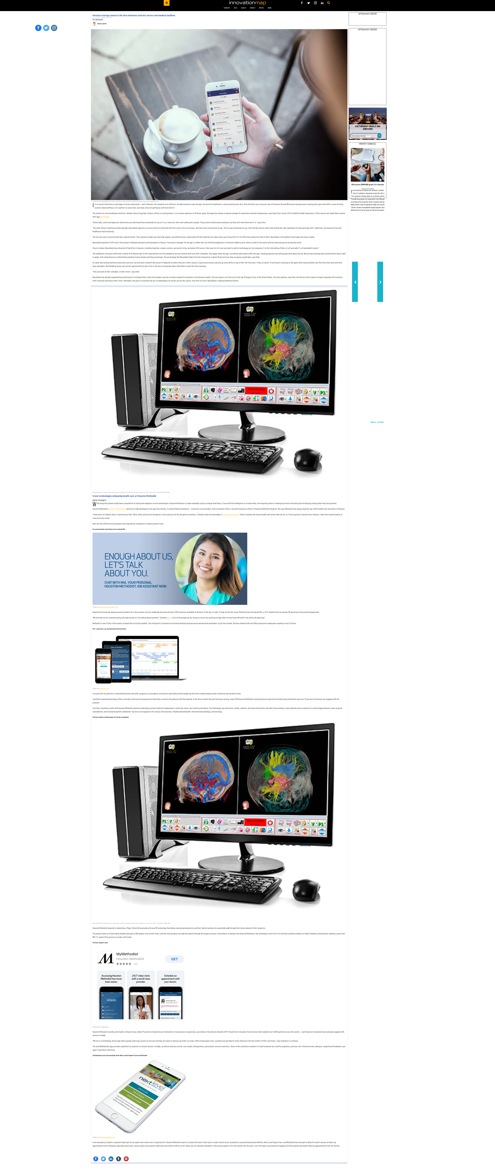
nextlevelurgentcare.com (107, 1137)
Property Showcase (367, 144)
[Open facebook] (302, 3)
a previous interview (230, 514)
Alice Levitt (101, 23)
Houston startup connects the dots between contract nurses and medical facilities (134, 15)
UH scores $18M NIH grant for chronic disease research (375, 184)
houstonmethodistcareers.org (108, 607)
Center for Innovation (117, 509)
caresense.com (104, 689)
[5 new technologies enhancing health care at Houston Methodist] (219, 389)
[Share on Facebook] (95, 1158)
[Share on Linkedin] (110, 1158)
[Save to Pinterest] (126, 1158)
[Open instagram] (315, 3)
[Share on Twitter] (103, 1158)
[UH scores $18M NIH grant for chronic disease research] (367, 165)
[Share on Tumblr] (118, 1158)
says (169, 617)
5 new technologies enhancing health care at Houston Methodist (124, 495)
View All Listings (377, 422)
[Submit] (328, 3)
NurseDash (105, 216)
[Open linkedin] (322, 3)
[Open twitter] (309, 3)
